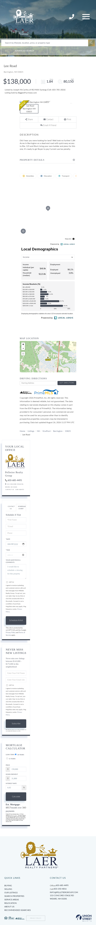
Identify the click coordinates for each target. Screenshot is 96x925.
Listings (31, 431)
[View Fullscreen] (23, 354)
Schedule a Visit (22, 507)
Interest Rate (11, 783)
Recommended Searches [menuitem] (17, 910)
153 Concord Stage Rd (62, 897)
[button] (91, 43)
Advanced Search (24, 51)
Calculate (16, 797)
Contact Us (9, 489)
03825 (68, 431)
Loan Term (10, 754)
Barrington (57, 431)
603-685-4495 (15, 480)
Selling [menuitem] (8, 889)
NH (38, 431)
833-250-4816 (72, 17)
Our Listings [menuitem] (11, 893)
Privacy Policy (11, 632)
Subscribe (16, 724)
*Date (8, 539)
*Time (8, 550)
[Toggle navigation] (86, 16)
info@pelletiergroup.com (64, 892)
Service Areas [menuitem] (11, 900)
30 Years (20, 754)
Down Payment (12, 774)
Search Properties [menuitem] (14, 896)
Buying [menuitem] (8, 886)
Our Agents (19, 489)
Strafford (46, 431)
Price (8, 765)
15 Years (12, 758)
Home (22, 431)
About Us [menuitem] (9, 907)
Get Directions (67, 383)
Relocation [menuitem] (10, 903)
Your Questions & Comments (13, 561)
